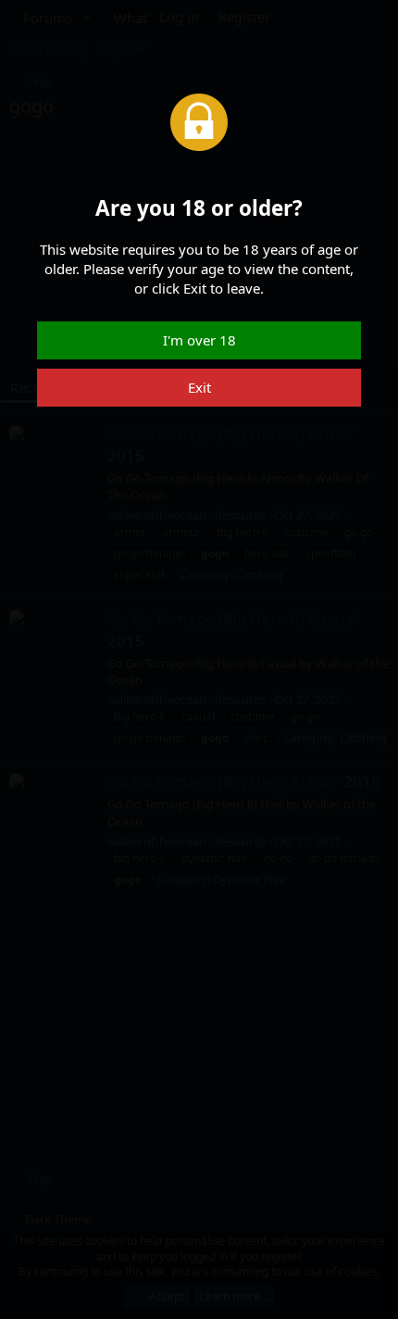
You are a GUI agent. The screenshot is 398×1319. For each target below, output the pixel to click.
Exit (199, 387)
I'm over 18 (199, 340)
